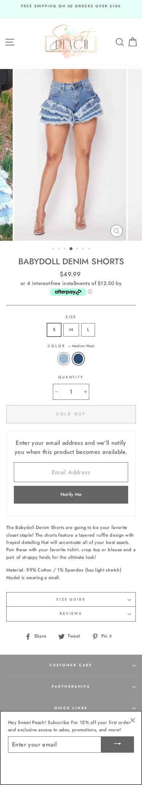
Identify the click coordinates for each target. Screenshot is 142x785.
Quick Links (71, 708)
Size (71, 317)
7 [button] (89, 249)
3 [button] (65, 249)
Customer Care (71, 665)
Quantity (71, 377)
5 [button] (78, 249)
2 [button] (60, 249)
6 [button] (84, 249)
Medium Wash (78, 359)
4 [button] (71, 249)
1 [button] (54, 249)
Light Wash (64, 359)
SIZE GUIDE (71, 599)
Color (71, 346)
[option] (71, 6)
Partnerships (71, 686)
